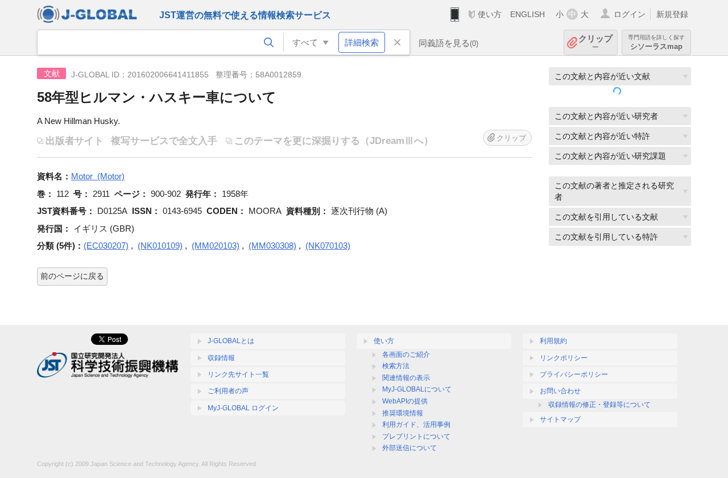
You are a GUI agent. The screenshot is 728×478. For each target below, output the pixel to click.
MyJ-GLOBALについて (417, 389)
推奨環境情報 (402, 413)
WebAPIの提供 (405, 401)
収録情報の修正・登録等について (599, 405)
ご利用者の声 (228, 391)
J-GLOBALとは (231, 341)
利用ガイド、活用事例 (416, 424)
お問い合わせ (560, 391)
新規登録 (672, 14)
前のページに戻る (72, 276)
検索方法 (396, 366)
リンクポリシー (564, 358)
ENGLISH (527, 14)
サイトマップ (560, 419)
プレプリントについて (416, 436)
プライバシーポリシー (574, 374)
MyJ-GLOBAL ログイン (243, 408)
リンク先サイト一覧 (238, 374)
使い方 (490, 14)
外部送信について (409, 448)
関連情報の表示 (406, 378)
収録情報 (221, 358)
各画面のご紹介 (406, 354)
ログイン (630, 14)
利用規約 (553, 341)
